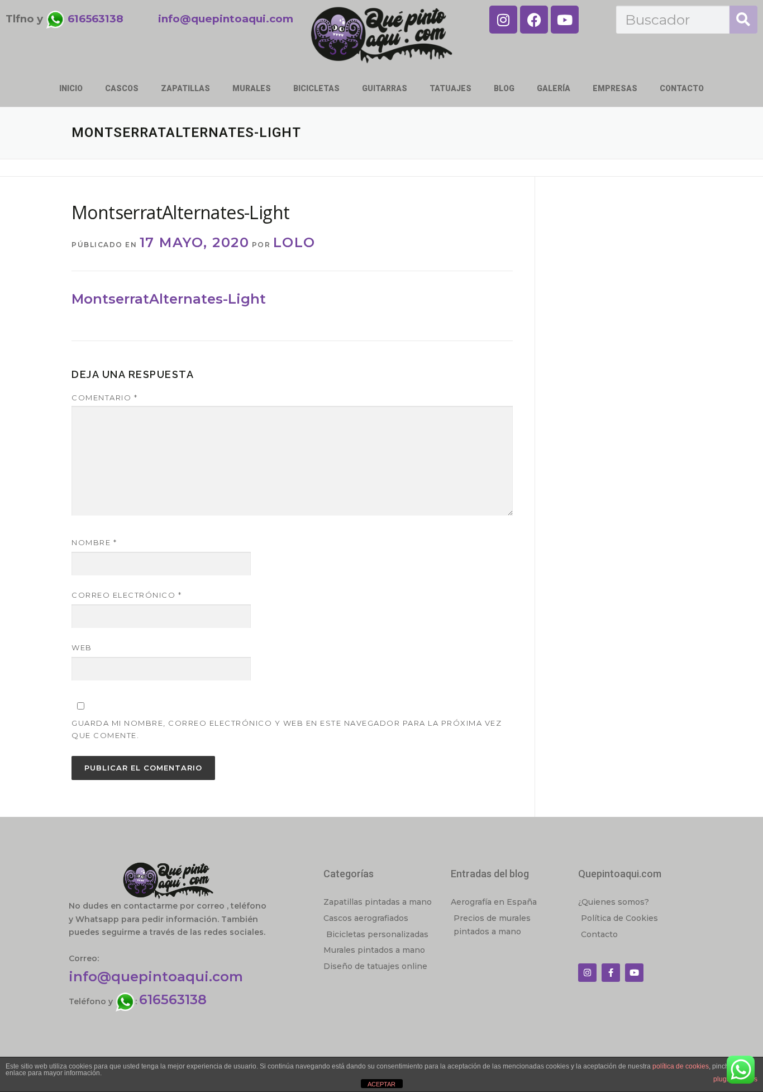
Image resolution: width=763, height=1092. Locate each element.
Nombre (94, 542)
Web (81, 647)
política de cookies (680, 1066)
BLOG (504, 88)
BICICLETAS (316, 88)
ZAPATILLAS (185, 88)
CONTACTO (682, 88)
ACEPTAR (381, 1084)
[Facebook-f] (611, 972)
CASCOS (122, 88)
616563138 (173, 999)
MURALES (251, 88)
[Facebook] (534, 20)
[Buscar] (743, 20)
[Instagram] (503, 20)
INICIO (71, 88)
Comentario (104, 397)
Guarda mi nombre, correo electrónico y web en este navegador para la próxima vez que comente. (286, 729)
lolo (294, 242)
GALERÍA (553, 88)
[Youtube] (565, 20)
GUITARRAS (384, 88)
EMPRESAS (615, 88)
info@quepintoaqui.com (156, 976)
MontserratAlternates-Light (168, 299)
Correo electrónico (126, 594)
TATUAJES (450, 88)
